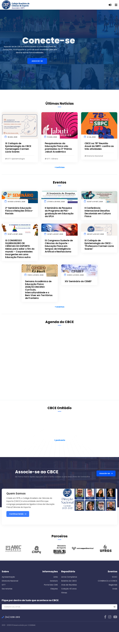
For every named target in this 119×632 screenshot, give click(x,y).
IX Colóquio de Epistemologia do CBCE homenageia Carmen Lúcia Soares (18, 147)
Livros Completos (69, 577)
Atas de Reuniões (69, 584)
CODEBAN (31, 625)
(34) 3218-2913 (12, 617)
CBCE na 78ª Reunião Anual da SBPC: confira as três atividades (99, 146)
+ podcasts (59, 440)
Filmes (64, 592)
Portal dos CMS (51, 584)
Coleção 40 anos (69, 588)
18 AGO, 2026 (12, 137)
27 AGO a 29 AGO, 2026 (56, 201)
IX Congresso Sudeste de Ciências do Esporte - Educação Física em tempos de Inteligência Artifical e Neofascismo (59, 246)
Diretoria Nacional (10, 580)
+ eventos (59, 306)
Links (55, 577)
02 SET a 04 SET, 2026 (95, 201)
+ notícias (59, 167)
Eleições (54, 588)
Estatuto (54, 580)
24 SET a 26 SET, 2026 (55, 234)
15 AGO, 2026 (52, 137)
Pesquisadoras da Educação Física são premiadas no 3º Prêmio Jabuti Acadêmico (58, 147)
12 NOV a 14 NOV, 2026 (75, 275)
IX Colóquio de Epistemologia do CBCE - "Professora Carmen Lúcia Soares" (99, 244)
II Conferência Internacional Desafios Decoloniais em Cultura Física (98, 212)
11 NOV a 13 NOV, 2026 (35, 275)
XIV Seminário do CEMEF (78, 281)
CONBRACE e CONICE (107, 580)
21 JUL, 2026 (91, 137)
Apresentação (8, 577)
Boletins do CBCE (69, 580)
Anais (114, 588)
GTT (4, 584)
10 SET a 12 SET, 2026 (15, 234)
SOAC (114, 577)
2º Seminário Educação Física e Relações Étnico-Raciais (19, 211)
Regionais (113, 584)
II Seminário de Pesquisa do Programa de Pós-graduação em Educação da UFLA (59, 212)
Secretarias (7, 588)
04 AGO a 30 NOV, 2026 (16, 201)
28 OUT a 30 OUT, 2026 (95, 234)
